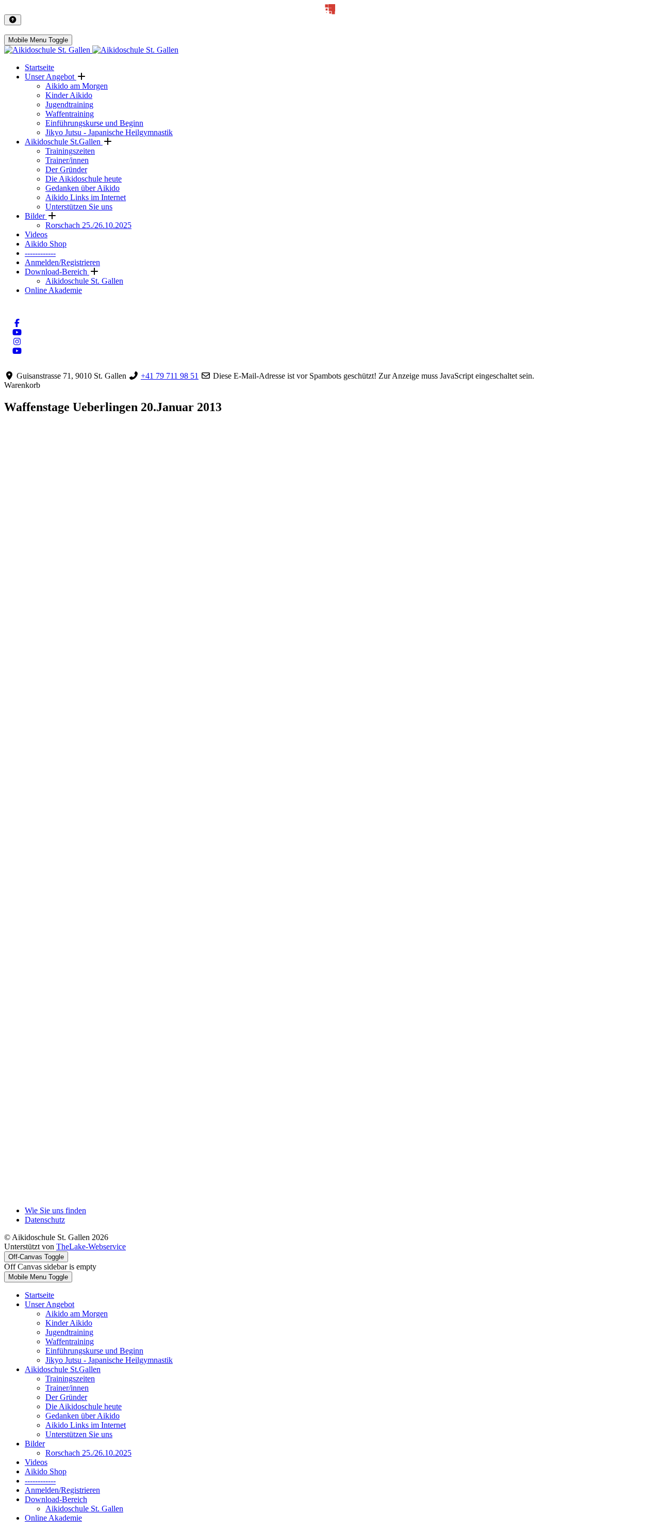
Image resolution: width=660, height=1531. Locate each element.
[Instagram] (17, 341)
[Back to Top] (12, 19)
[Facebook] (17, 323)
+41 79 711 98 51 (170, 375)
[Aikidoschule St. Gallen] (91, 49)
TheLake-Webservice (91, 1246)
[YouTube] (17, 332)
